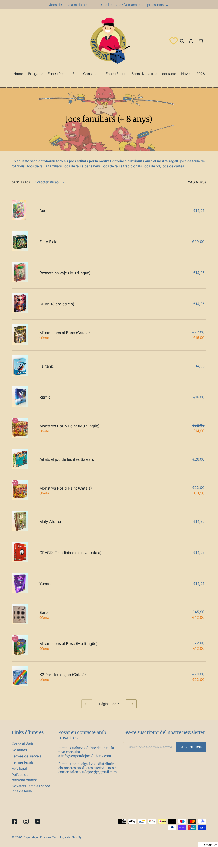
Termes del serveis (26, 756)
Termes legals (23, 762)
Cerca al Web (22, 744)
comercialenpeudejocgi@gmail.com (87, 772)
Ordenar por (21, 182)
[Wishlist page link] (173, 41)
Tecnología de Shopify (67, 837)
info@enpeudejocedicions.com (86, 756)
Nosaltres (19, 750)
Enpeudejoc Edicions (37, 837)
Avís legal (19, 768)
